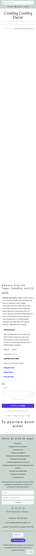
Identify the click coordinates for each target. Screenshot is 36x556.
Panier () (19, 7)
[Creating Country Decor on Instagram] (20, 508)
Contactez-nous (18, 450)
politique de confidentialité (18, 471)
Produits (11, 28)
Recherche (18, 443)
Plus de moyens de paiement (18, 411)
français (17, 535)
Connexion (10, 7)
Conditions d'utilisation (18, 474)
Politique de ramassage (18, 459)
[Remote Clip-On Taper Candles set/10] (18, 46)
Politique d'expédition (18, 453)
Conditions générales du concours (18, 462)
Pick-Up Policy (9, 377)
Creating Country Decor (15, 545)
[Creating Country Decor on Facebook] (12, 508)
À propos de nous (18, 477)
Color (3, 384)
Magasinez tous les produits (18, 447)
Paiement (26, 7)
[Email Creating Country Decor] (23, 508)
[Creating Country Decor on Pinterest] (16, 508)
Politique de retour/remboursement (18, 456)
